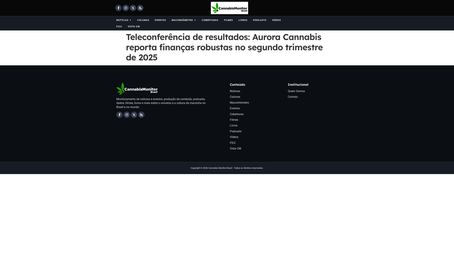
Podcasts (236, 131)
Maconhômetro (239, 102)
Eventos (235, 108)
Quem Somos (296, 91)
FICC (233, 142)
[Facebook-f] (118, 8)
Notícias (235, 91)
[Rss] (140, 8)
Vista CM (235, 148)
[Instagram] (126, 8)
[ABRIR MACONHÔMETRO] (195, 20)
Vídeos (234, 137)
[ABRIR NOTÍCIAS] (130, 20)
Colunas (235, 96)
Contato (293, 96)
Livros (233, 125)
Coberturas (236, 114)
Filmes (234, 119)
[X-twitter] (133, 8)
